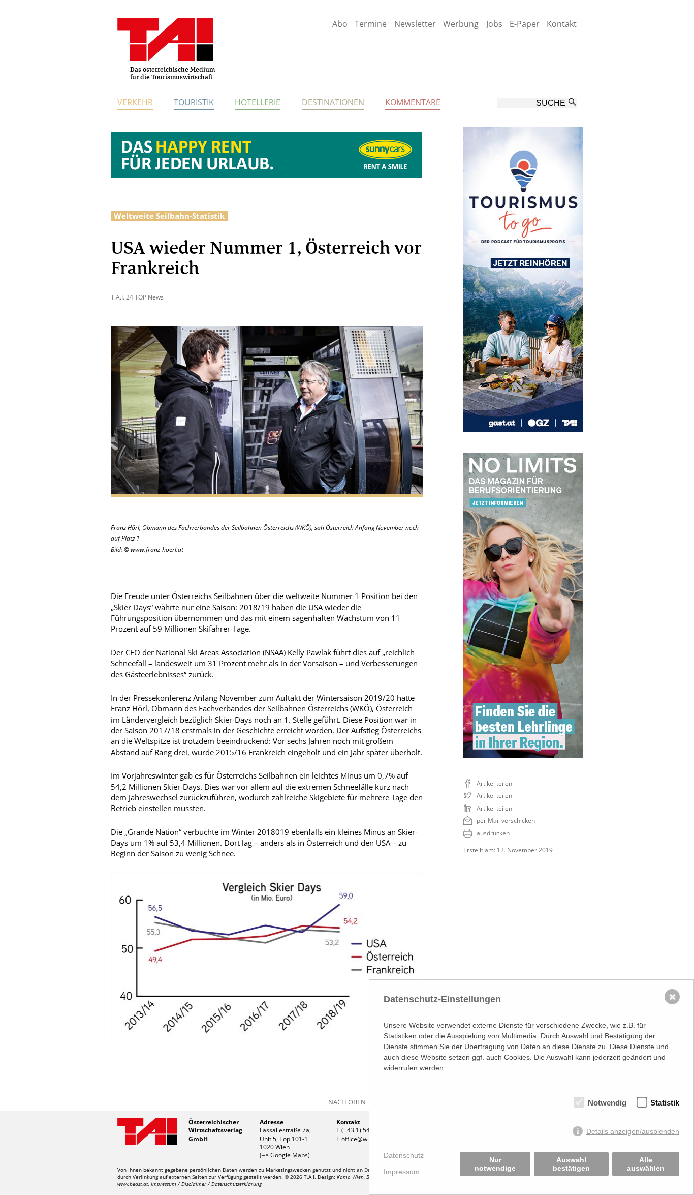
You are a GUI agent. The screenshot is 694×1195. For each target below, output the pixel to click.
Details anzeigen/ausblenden (632, 1131)
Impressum (402, 1172)
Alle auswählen (646, 1164)
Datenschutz (404, 1155)
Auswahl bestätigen (571, 1164)
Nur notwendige (495, 1164)
